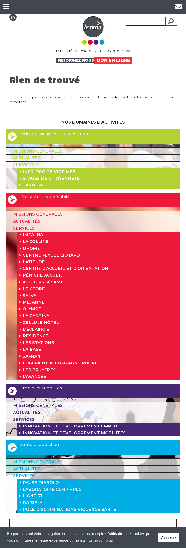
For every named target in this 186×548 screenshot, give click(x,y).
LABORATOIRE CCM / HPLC (52, 489)
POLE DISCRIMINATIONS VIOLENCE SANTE (69, 509)
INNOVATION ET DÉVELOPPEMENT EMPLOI (71, 426)
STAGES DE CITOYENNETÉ (51, 178)
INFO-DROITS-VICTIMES (49, 171)
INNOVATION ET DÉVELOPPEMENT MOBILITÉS (74, 432)
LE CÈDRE (34, 288)
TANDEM (32, 185)
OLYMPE (32, 308)
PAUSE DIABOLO (41, 482)
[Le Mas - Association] (93, 28)
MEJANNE (34, 302)
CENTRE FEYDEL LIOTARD (51, 255)
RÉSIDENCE (35, 335)
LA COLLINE (36, 241)
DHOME (31, 248)
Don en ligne (113, 60)
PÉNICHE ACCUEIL (43, 275)
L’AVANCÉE (34, 376)
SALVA (29, 295)
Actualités (26, 157)
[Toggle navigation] (6, 6)
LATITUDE (34, 261)
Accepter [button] (168, 538)
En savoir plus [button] (100, 540)
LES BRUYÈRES (39, 369)
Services (24, 164)
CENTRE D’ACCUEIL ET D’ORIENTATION (65, 268)
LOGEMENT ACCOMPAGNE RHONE (60, 363)
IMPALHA (33, 234)
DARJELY (32, 502)
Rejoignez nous (76, 60)
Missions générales (38, 151)
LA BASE (32, 349)
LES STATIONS (38, 342)
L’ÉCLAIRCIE (36, 329)
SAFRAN (31, 356)
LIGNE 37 (33, 495)
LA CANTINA (36, 315)
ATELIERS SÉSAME (43, 282)
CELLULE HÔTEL (41, 322)
